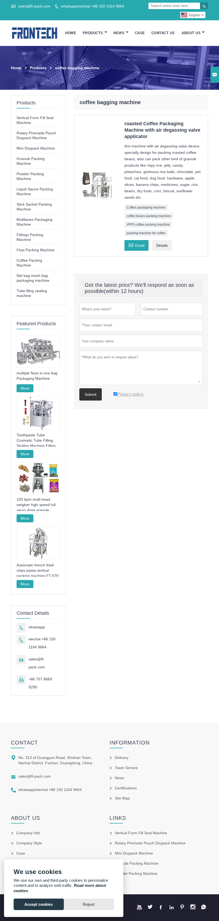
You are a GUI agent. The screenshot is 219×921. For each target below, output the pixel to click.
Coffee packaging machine (146, 207)
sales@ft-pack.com (34, 6)
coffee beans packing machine (149, 216)
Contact (24, 743)
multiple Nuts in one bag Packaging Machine (37, 376)
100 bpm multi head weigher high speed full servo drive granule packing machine (36, 505)
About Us (191, 33)
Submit (90, 394)
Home (70, 33)
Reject (89, 904)
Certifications (126, 788)
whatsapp (37, 627)
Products (93, 33)
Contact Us (163, 33)
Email (136, 245)
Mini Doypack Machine (36, 148)
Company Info (28, 833)
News (119, 33)
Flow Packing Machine (35, 250)
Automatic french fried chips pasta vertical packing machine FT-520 (37, 570)
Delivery (121, 757)
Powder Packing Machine (136, 873)
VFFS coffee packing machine (148, 224)
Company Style (29, 843)
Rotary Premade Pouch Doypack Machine (150, 843)
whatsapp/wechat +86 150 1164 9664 (92, 6)
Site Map (122, 798)
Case (140, 33)
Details (162, 245)
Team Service (126, 768)
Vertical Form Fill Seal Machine (141, 833)
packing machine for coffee (146, 233)
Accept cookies (38, 904)
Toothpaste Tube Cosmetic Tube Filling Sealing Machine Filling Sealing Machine (36, 440)
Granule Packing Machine (136, 863)
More (25, 388)
